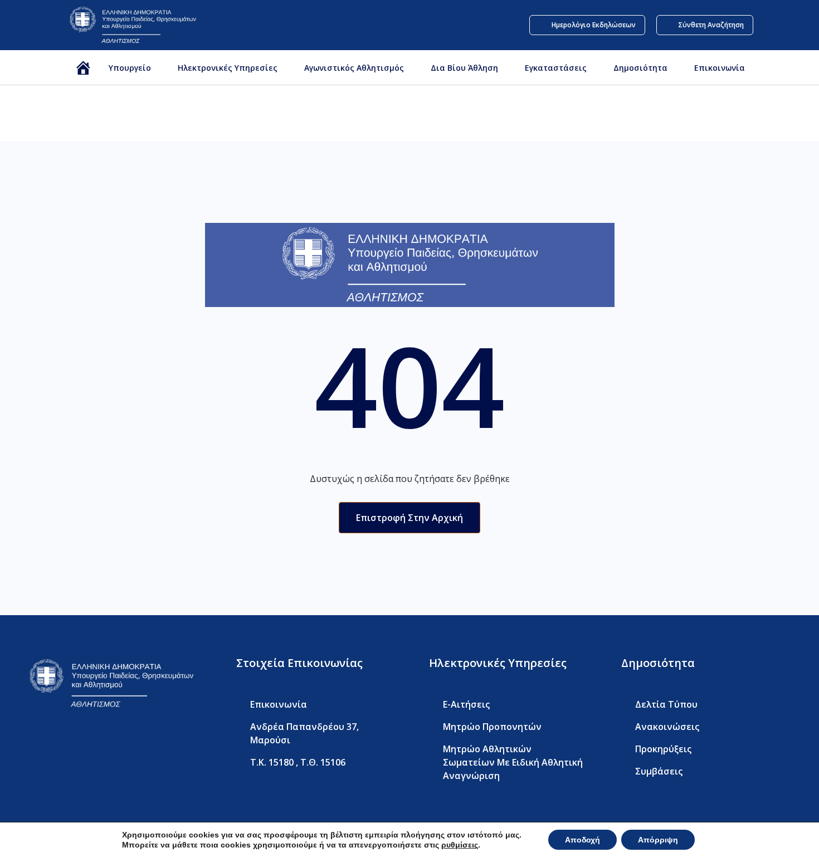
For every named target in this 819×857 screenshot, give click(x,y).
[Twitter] (54, 744)
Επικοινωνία (719, 67)
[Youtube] (78, 744)
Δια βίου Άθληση (464, 67)
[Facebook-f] (31, 744)
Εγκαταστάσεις (556, 67)
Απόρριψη (658, 839)
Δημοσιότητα (640, 67)
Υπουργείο (130, 67)
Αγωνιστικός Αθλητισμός (354, 67)
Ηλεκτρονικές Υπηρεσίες (227, 67)
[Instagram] (102, 744)
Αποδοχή (582, 839)
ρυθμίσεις (459, 844)
